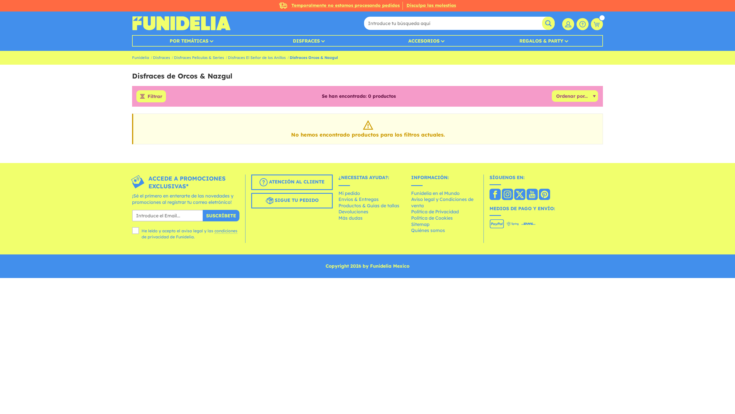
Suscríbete (221, 215)
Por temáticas (189, 41)
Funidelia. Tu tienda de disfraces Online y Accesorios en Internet (181, 23)
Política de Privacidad (435, 211)
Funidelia (140, 57)
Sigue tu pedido (296, 200)
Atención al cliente (296, 182)
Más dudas (351, 218)
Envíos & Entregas (359, 199)
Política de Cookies (432, 218)
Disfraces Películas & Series (199, 57)
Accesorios (424, 41)
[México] (495, 195)
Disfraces (306, 41)
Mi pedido (349, 193)
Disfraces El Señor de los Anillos (257, 57)
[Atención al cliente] (583, 24)
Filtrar (155, 96)
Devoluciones (353, 211)
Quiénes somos (428, 230)
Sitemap (420, 224)
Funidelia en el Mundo (435, 193)
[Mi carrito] (597, 24)
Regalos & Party (541, 41)
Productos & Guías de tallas (369, 205)
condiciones (225, 230)
